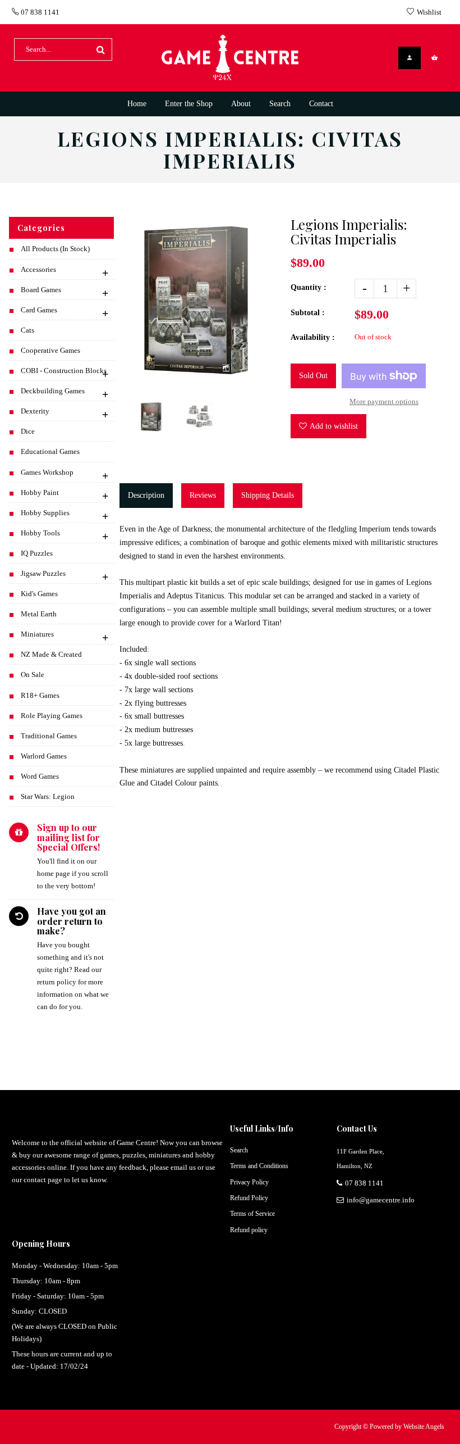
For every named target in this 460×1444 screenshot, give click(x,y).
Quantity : (308, 287)
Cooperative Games (50, 350)
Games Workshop (47, 472)
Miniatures (37, 634)
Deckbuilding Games (53, 391)
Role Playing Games (51, 715)
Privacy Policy (249, 1182)
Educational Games (50, 451)
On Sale (32, 674)
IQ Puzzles (37, 553)
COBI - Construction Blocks (64, 370)
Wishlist (429, 12)
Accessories (38, 269)
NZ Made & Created (51, 654)
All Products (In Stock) (55, 248)
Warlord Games (44, 756)
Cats (27, 330)
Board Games (41, 289)
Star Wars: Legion (48, 796)
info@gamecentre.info (381, 1200)
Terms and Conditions (259, 1166)
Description (146, 495)
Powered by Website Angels (407, 1427)
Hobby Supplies (45, 512)
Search (239, 1150)
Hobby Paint (40, 492)
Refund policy (249, 1230)
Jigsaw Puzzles (43, 573)
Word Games (40, 776)
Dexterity (35, 411)
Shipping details (267, 495)
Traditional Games (49, 736)
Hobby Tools (40, 533)
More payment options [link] (383, 401)
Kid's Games (39, 593)
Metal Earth (39, 614)
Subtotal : (308, 312)
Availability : (313, 337)
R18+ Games (40, 695)
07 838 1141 (39, 12)
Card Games (39, 310)
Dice (28, 431)
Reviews (203, 495)
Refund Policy (249, 1198)
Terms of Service (252, 1214)
